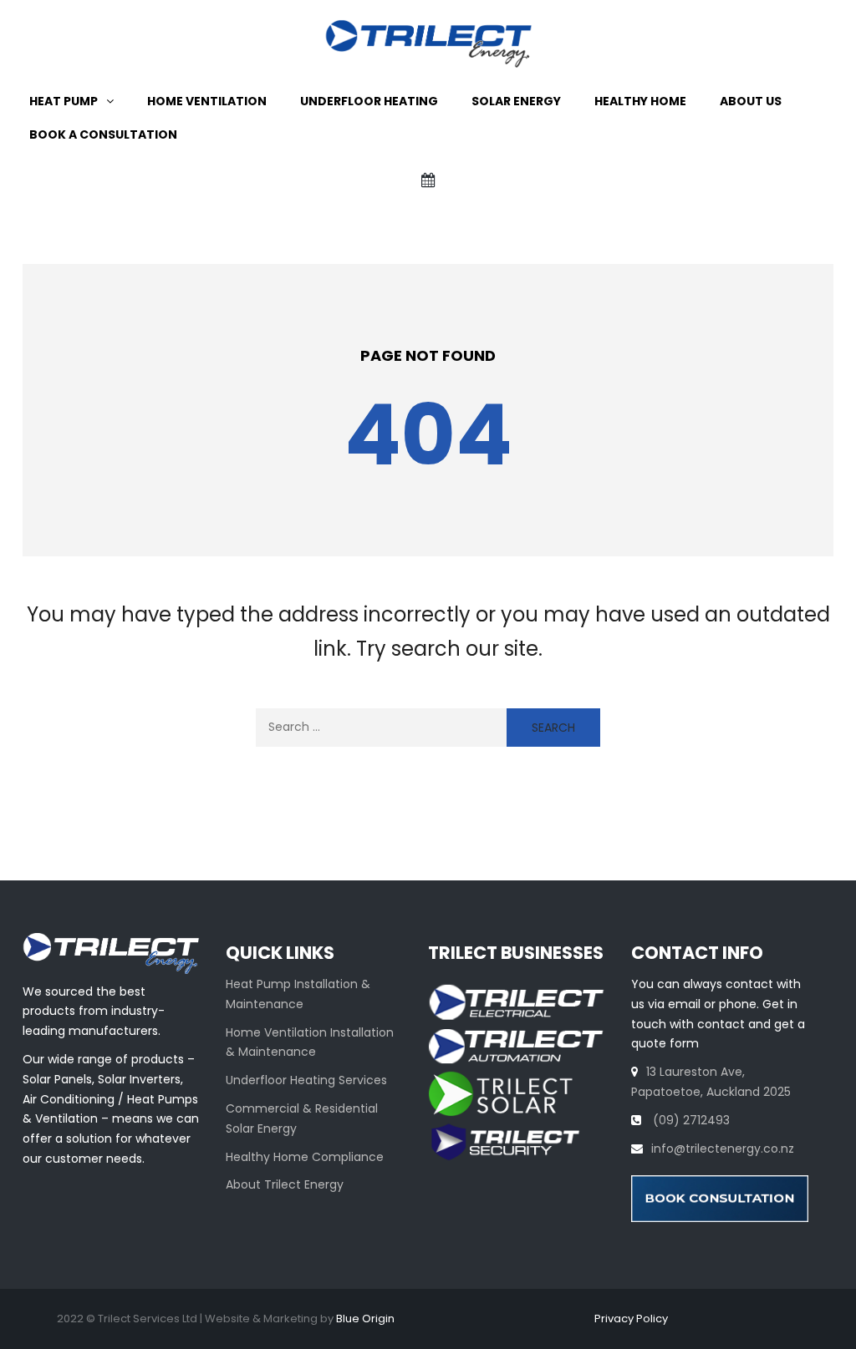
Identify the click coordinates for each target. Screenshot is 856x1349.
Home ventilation (207, 101)
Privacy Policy (631, 1318)
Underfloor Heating (369, 101)
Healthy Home (640, 101)
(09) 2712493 (690, 1120)
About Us (751, 101)
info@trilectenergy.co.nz (722, 1148)
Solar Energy (516, 101)
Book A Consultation (103, 134)
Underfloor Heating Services (306, 1080)
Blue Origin (365, 1318)
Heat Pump (63, 101)
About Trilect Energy (285, 1184)
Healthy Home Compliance (305, 1157)
